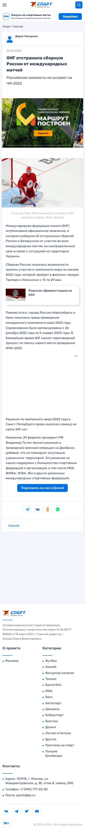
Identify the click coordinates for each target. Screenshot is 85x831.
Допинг (50, 727)
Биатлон (51, 721)
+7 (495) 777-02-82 (34, 789)
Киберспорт (54, 715)
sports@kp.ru (25, 795)
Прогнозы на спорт (59, 745)
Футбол (51, 661)
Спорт (6, 26)
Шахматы (52, 709)
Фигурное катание (59, 673)
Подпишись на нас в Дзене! (42, 488)
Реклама (11, 661)
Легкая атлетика (58, 733)
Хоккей (18, 26)
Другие (50, 739)
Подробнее (70, 16)
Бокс (49, 697)
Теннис (51, 679)
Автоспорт (53, 703)
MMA (49, 691)
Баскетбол (53, 685)
